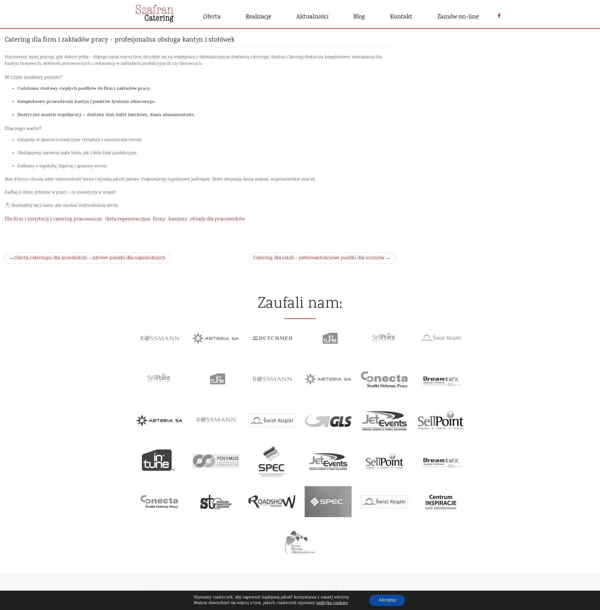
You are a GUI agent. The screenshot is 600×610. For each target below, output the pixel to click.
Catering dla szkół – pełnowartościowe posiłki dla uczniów (318, 258)
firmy (159, 219)
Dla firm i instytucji (27, 219)
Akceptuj (387, 600)
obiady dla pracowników (217, 219)
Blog (359, 17)
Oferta (212, 17)
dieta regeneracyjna (127, 219)
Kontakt (401, 17)
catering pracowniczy (77, 219)
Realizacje (258, 17)
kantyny (177, 219)
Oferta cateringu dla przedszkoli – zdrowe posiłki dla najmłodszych (90, 258)
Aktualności (312, 17)
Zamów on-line (458, 17)
